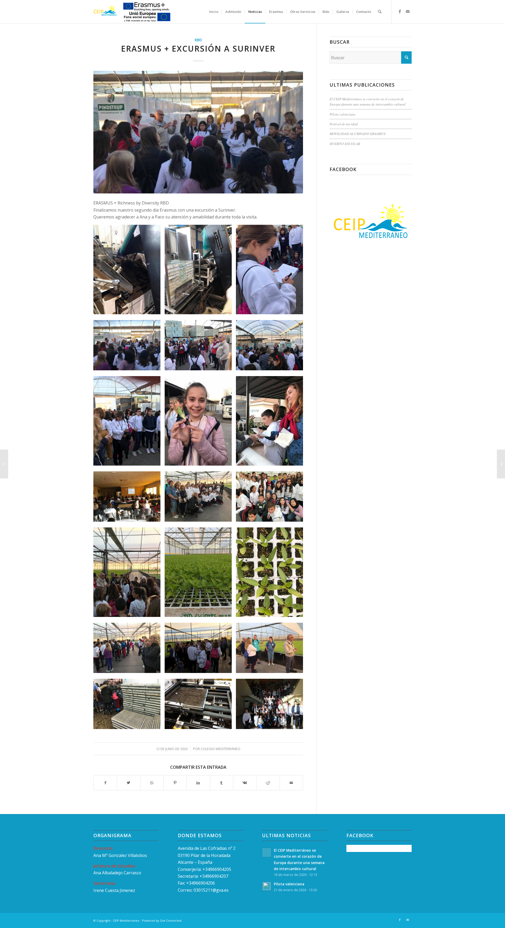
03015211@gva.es (212, 890)
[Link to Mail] (408, 11)
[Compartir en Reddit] (267, 782)
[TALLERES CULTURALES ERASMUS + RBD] (4, 464)
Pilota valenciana (342, 114)
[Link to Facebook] (400, 11)
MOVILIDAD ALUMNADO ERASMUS (358, 133)
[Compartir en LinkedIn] (198, 782)
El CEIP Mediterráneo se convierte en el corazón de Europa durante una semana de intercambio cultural (368, 101)
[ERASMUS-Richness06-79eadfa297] (198, 132)
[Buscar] (380, 11)
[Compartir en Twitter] (128, 782)
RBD (198, 39)
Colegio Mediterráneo (220, 748)
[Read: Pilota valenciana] (266, 886)
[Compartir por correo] (291, 782)
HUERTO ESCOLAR (345, 143)
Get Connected (170, 920)
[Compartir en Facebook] (105, 782)
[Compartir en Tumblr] (221, 782)
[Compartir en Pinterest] (175, 782)
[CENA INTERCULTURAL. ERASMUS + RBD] (501, 464)
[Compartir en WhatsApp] (151, 782)
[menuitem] (214, 11)
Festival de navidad (344, 123)
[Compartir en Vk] (244, 782)
